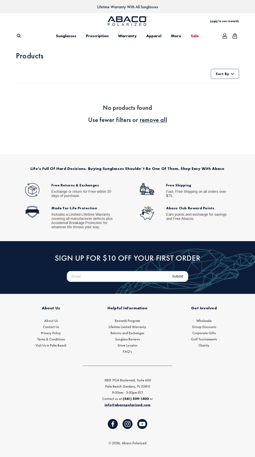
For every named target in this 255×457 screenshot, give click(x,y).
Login (214, 21)
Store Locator (127, 345)
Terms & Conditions (51, 339)
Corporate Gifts (204, 333)
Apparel (153, 35)
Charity (203, 345)
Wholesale (204, 320)
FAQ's (127, 351)
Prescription (97, 35)
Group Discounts (204, 326)
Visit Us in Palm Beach (51, 345)
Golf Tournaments (204, 339)
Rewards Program (127, 320)
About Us (51, 320)
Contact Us (51, 326)
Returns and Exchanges (127, 333)
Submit (177, 276)
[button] (18, 36)
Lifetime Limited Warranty (127, 326)
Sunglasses (66, 35)
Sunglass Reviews (127, 339)
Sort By (222, 73)
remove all (153, 120)
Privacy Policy (51, 333)
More (176, 35)
